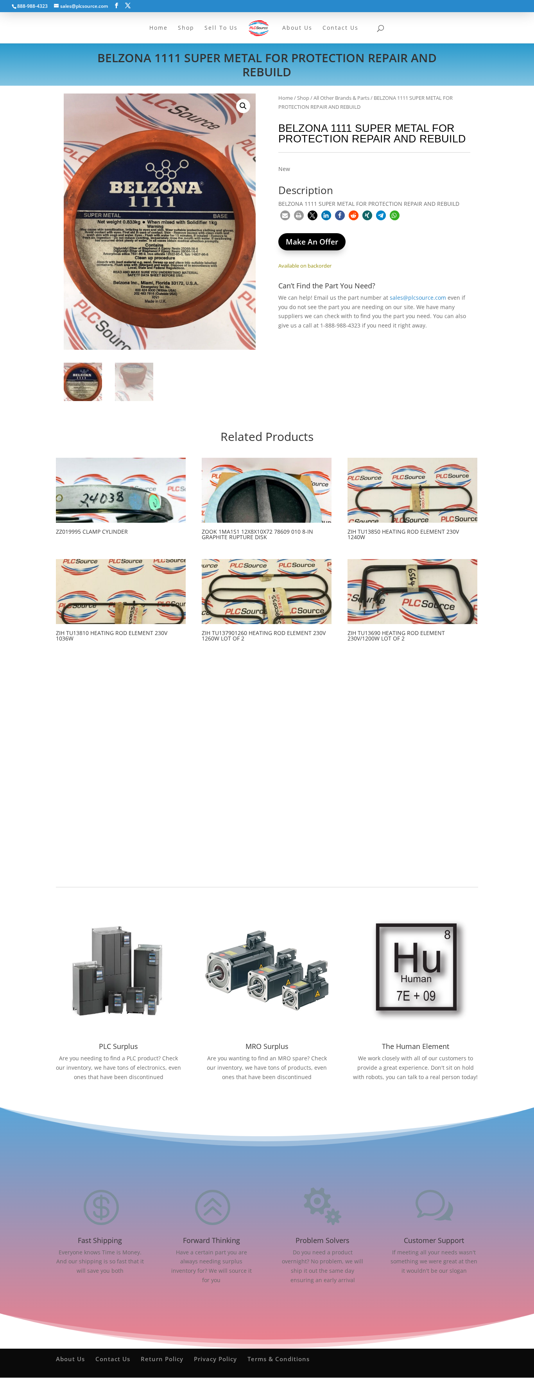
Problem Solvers (322, 1240)
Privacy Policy (215, 1359)
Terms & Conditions (278, 1359)
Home (285, 97)
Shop (303, 97)
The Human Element (415, 1046)
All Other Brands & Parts (341, 97)
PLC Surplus (118, 1046)
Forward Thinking (211, 1240)
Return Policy (162, 1359)
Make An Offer (312, 242)
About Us (70, 1359)
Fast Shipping (100, 1240)
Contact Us (112, 1359)
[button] (243, 106)
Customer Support (434, 1240)
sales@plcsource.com (418, 297)
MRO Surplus (267, 1046)
